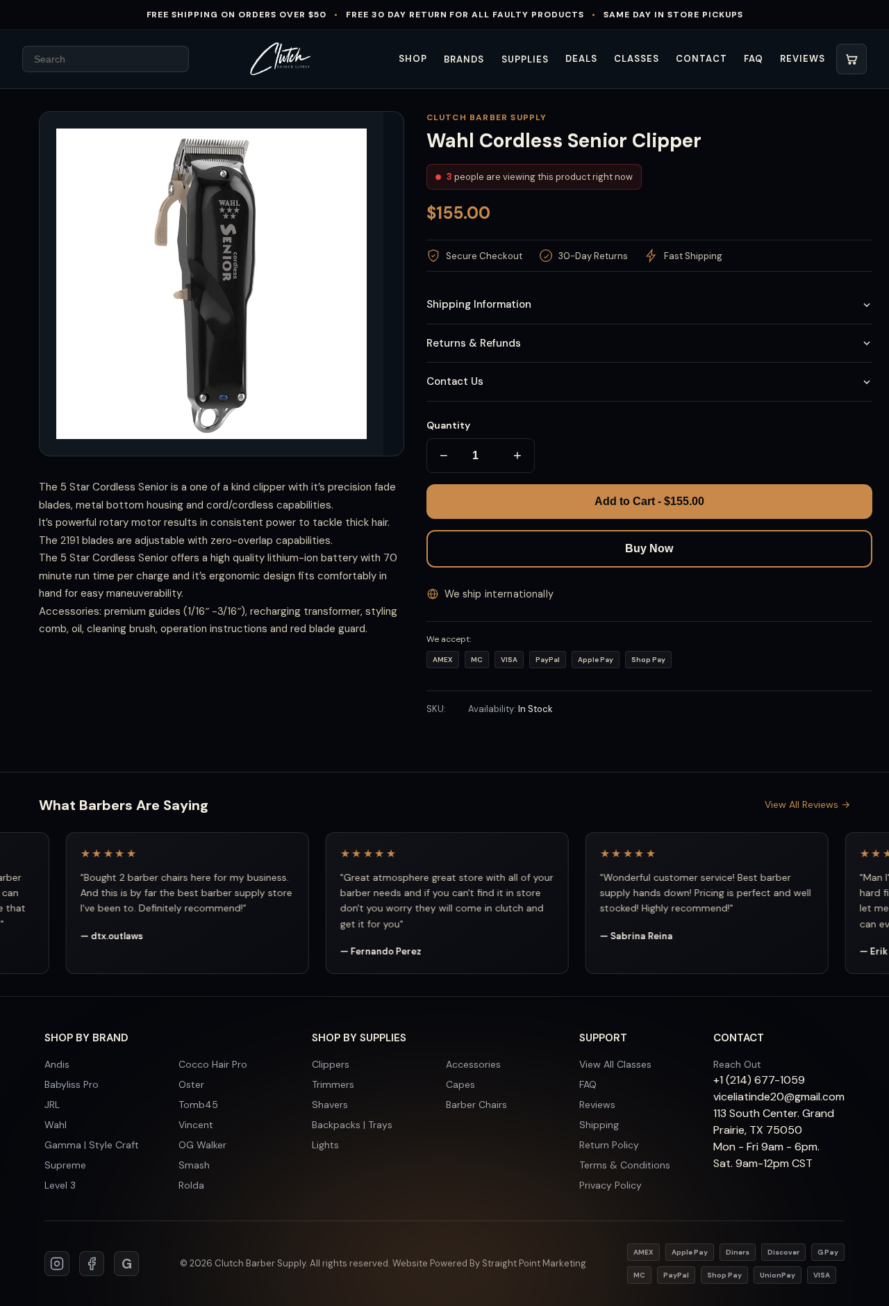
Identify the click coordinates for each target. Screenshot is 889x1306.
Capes (460, 1084)
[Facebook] (91, 1263)
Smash (194, 1165)
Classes (636, 59)
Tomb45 (198, 1104)
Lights (325, 1145)
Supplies (525, 59)
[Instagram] (56, 1263)
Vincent (195, 1124)
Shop (413, 59)
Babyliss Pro (71, 1084)
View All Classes (615, 1064)
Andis (56, 1064)
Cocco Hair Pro (212, 1064)
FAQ (753, 59)
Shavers (330, 1104)
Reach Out (737, 1064)
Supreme (65, 1165)
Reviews (802, 59)
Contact (701, 59)
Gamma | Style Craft (91, 1145)
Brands (464, 59)
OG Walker (202, 1145)
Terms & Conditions (624, 1165)
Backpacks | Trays (352, 1124)
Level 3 (60, 1185)
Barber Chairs (476, 1104)
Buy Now (649, 548)
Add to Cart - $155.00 (649, 501)
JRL (52, 1104)
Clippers (330, 1064)
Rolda (191, 1185)
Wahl (55, 1124)
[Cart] (851, 59)
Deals (581, 59)
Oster (191, 1084)
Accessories (473, 1064)
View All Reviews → (807, 804)
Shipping (599, 1124)
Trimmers (333, 1084)
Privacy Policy (610, 1185)
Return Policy (609, 1145)
